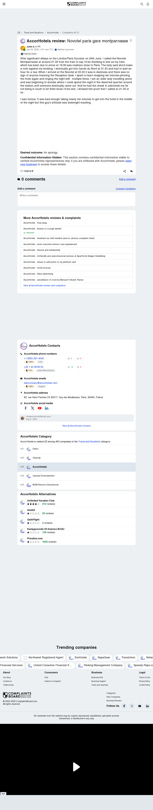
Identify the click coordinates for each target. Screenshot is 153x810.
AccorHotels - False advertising (38, 274)
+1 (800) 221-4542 (34, 359)
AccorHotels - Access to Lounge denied (42, 229)
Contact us (7, 681)
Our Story (7, 677)
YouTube (139, 706)
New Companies (113, 697)
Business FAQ (97, 677)
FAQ (46, 677)
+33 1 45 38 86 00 (33, 367)
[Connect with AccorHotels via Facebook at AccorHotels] (25, 408)
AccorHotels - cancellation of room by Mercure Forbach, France (53, 280)
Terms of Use (144, 677)
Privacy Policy (144, 681)
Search (142, 4)
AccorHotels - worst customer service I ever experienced (50, 244)
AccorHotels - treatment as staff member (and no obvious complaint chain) (59, 238)
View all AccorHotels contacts (76, 426)
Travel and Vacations (89, 442)
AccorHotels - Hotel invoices (37, 268)
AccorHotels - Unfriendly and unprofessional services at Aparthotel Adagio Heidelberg (64, 256)
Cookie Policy (144, 685)
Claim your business (99, 685)
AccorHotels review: (46, 41)
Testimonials (8, 685)
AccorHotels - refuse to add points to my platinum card (49, 262)
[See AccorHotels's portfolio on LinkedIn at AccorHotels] (46, 408)
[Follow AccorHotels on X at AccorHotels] (32, 408)
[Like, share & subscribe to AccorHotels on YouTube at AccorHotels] (39, 408)
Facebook (124, 706)
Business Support (98, 681)
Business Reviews (114, 701)
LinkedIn (147, 706)
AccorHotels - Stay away (35, 223)
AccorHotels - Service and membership (41, 250)
